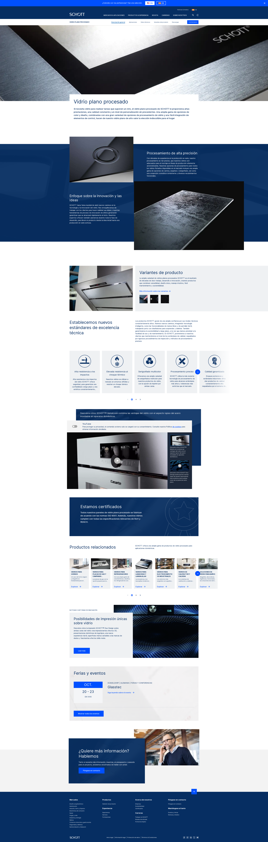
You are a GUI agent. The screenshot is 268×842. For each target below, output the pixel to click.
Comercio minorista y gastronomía (80, 822)
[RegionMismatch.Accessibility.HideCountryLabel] (264, 3)
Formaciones (106, 817)
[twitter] (194, 837)
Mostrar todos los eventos (88, 714)
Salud (71, 813)
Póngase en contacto (91, 770)
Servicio (105, 815)
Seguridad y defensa (76, 824)
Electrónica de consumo (77, 811)
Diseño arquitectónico (76, 804)
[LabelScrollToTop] (194, 791)
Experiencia (106, 812)
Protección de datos (133, 837)
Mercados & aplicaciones (114, 15)
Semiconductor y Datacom (78, 827)
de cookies (176, 427)
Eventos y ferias (173, 812)
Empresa (138, 804)
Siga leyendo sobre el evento (119, 693)
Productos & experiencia (138, 15)
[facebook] (184, 837)
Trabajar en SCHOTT (141, 817)
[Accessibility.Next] (140, 399)
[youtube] (197, 837)
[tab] (132, 399)
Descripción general (118, 22)
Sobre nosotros (180, 15)
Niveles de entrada (141, 819)
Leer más (81, 651)
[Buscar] (193, 15)
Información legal (120, 837)
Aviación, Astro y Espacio (77, 808)
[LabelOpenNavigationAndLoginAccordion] (197, 15)
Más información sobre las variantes (154, 291)
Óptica (72, 820)
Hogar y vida (73, 815)
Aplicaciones (133, 22)
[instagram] (187, 837)
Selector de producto (109, 804)
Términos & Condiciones (149, 837)
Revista (155, 15)
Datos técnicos (145, 22)
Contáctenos (193, 22)
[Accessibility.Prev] (127, 399)
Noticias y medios (173, 815)
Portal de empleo (140, 822)
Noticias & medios (183, 9)
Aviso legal (110, 837)
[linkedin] (191, 837)
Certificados (139, 808)
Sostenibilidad (139, 806)
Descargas (175, 22)
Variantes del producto (161, 22)
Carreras (165, 15)
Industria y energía (75, 818)
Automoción (73, 806)
